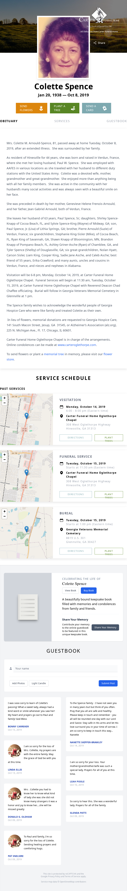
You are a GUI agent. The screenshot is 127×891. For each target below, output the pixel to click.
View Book (70, 590)
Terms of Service (72, 876)
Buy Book (89, 590)
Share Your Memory (105, 627)
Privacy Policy (54, 876)
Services (62, 121)
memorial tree (54, 354)
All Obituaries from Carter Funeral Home (99, 31)
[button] (26, 416)
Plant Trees (109, 438)
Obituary (9, 121)
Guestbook (117, 121)
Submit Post (108, 683)
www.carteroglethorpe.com (77, 345)
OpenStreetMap (67, 881)
